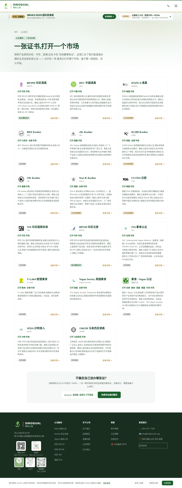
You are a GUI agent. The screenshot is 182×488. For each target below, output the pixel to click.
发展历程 (86, 439)
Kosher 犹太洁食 (61, 434)
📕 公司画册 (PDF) (119, 444)
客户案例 (114, 428)
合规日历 (114, 439)
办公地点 (86, 449)
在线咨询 (143, 445)
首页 (16, 32)
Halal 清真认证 (60, 428)
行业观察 (114, 434)
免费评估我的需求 (109, 395)
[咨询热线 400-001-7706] (168, 6)
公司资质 (86, 444)
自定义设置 (139, 483)
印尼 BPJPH (59, 444)
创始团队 (86, 434)
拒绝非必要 (153, 483)
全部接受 (167, 483)
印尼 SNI (58, 454)
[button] (21, 446)
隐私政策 (106, 483)
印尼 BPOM (59, 449)
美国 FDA (58, 460)
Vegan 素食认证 (61, 439)
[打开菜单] (176, 6)
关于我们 (86, 428)
